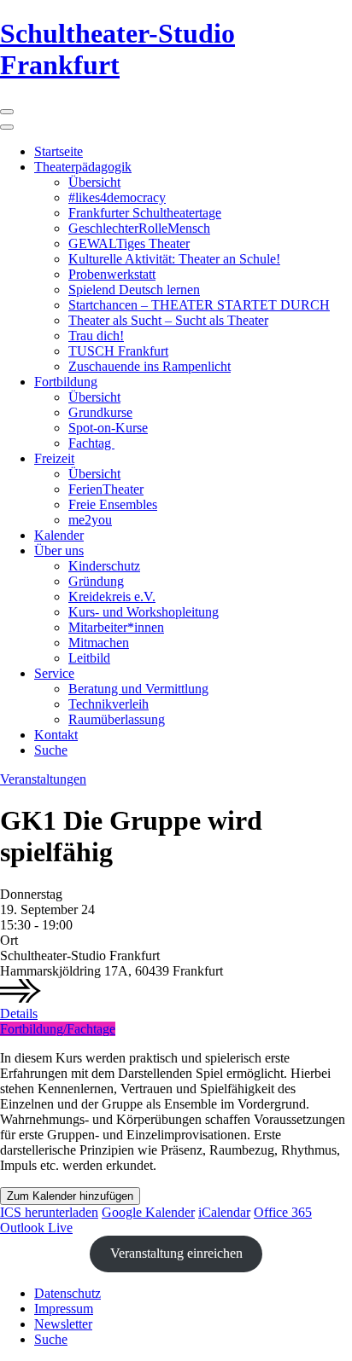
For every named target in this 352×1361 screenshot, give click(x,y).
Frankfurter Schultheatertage (144, 213)
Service (54, 673)
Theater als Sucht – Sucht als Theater (168, 320)
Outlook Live (36, 1227)
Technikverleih (108, 704)
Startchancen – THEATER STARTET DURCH (199, 305)
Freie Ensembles (112, 504)
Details (19, 1013)
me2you (90, 520)
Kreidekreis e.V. (111, 596)
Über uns (59, 550)
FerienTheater (106, 489)
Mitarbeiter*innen (116, 627)
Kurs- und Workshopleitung (143, 612)
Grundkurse (100, 412)
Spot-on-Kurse (108, 427)
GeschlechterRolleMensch (139, 228)
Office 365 (283, 1212)
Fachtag (91, 443)
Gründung (96, 581)
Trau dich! (96, 335)
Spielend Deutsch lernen (134, 289)
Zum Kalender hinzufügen (70, 1196)
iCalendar (224, 1212)
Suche (50, 750)
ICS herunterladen (49, 1212)
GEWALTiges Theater (129, 243)
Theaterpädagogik (83, 166)
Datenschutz (67, 1293)
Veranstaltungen (43, 779)
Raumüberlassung (116, 719)
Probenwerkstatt (111, 274)
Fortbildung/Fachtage (57, 1029)
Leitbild (89, 658)
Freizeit (54, 458)
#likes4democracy (117, 197)
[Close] (7, 127)
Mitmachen (98, 642)
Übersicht (94, 182)
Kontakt (56, 734)
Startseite (58, 151)
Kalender (59, 535)
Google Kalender (148, 1212)
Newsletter (63, 1324)
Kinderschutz (104, 566)
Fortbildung (65, 381)
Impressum (63, 1308)
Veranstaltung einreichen (176, 1253)
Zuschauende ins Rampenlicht (149, 366)
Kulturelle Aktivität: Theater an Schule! (174, 259)
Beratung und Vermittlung (138, 688)
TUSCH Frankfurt (118, 351)
